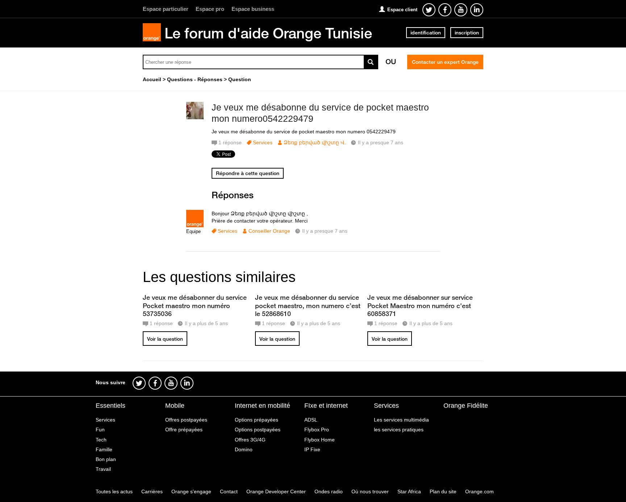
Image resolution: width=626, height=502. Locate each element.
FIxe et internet (326, 405)
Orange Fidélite (465, 405)
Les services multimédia (401, 420)
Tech (101, 440)
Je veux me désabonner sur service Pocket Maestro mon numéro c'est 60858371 (420, 305)
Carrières (152, 491)
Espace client (402, 9)
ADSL (310, 420)
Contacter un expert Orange (445, 62)
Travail (103, 469)
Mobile (174, 405)
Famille (104, 449)
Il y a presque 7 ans (324, 231)
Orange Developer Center (276, 491)
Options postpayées (257, 429)
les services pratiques (398, 429)
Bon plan (106, 459)
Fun (100, 429)
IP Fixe (312, 449)
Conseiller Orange (269, 231)
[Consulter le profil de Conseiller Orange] (195, 225)
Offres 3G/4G (250, 440)
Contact (229, 491)
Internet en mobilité (262, 405)
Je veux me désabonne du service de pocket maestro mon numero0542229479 (320, 113)
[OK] (371, 62)
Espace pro (210, 9)
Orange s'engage (191, 491)
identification (425, 32)
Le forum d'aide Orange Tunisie (268, 33)
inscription (467, 32)
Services (262, 142)
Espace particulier (165, 9)
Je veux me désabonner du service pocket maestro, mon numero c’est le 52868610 (307, 305)
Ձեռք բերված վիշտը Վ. (315, 142)
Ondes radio (328, 491)
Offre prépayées (184, 429)
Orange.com (479, 491)
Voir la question (165, 339)
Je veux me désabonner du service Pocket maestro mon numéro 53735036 (195, 305)
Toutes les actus (114, 491)
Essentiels (110, 405)
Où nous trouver (370, 491)
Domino (244, 449)
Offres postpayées (186, 420)
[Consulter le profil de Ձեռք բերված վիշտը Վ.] (195, 117)
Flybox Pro (316, 429)
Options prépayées (256, 420)
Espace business (252, 9)
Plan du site (443, 491)
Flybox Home (319, 440)
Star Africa (409, 491)
